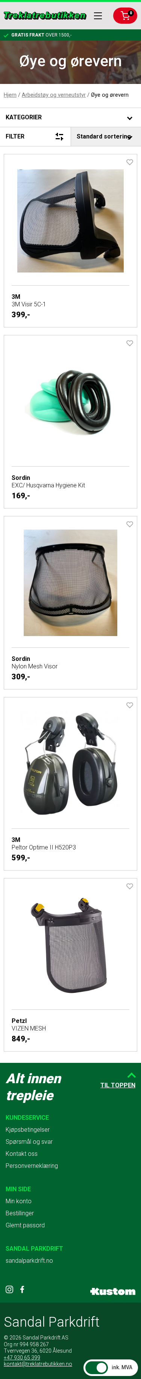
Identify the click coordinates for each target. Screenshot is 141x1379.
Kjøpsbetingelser (28, 1129)
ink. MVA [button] (122, 1367)
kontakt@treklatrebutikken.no (38, 1364)
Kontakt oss (22, 1153)
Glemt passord (25, 1225)
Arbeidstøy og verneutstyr (54, 94)
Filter (15, 136)
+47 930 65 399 (22, 1358)
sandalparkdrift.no (29, 1260)
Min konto (19, 1201)
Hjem (10, 94)
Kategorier (24, 117)
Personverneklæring (32, 1165)
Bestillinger (20, 1213)
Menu (98, 15)
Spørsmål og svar (29, 1141)
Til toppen (117, 1085)
